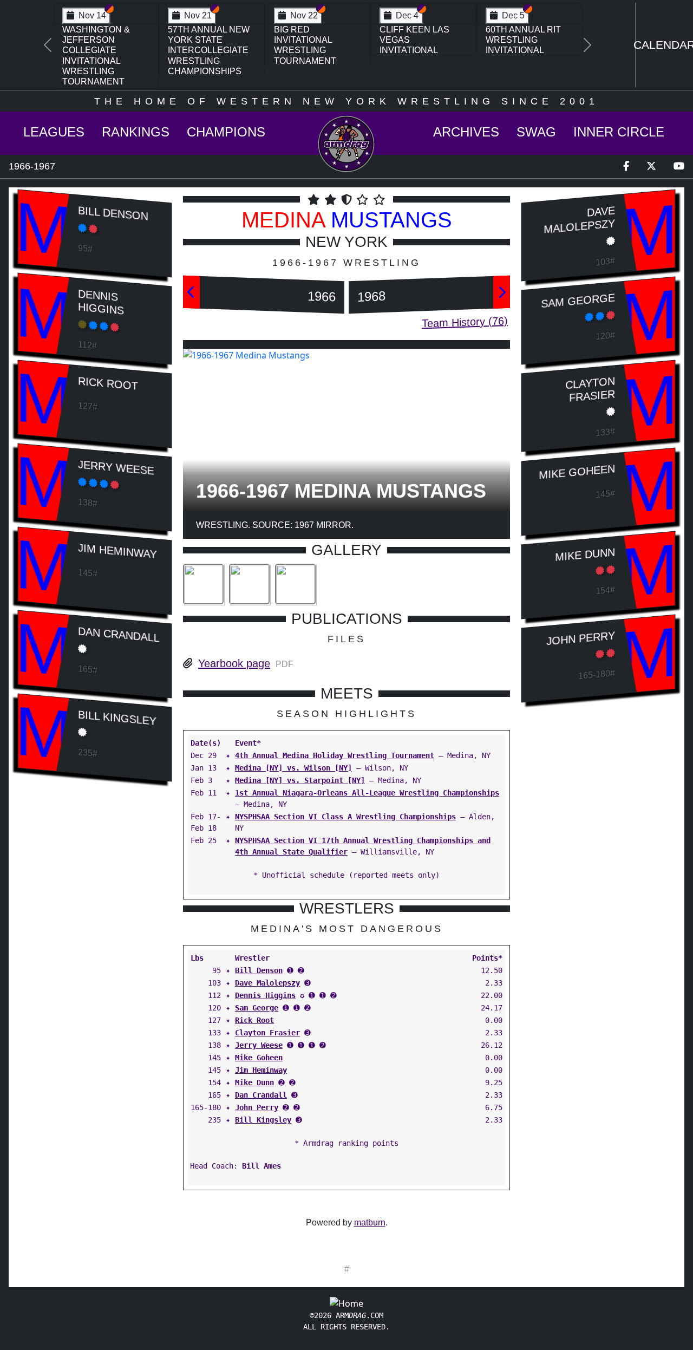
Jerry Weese (116, 468)
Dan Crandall (118, 634)
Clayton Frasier (267, 1032)
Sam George (256, 1007)
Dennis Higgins (101, 302)
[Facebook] (626, 166)
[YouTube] (679, 166)
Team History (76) (465, 322)
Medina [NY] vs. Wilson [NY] (293, 768)
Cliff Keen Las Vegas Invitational (414, 40)
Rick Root (108, 384)
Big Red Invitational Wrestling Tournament (305, 45)
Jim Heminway (117, 551)
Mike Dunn (254, 1082)
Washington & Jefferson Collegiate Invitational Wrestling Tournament (96, 55)
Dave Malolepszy (267, 983)
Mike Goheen (259, 1057)
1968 (371, 296)
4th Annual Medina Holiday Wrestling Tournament (334, 755)
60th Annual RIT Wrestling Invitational (523, 40)
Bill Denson (113, 213)
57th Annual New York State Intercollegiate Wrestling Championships (209, 50)
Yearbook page (234, 663)
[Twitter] (651, 166)
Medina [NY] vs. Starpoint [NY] (300, 780)
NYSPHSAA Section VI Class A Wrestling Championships (345, 816)
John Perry (256, 1107)
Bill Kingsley (117, 718)
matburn (369, 1222)
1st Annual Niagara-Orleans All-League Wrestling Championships (367, 792)
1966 (322, 296)
